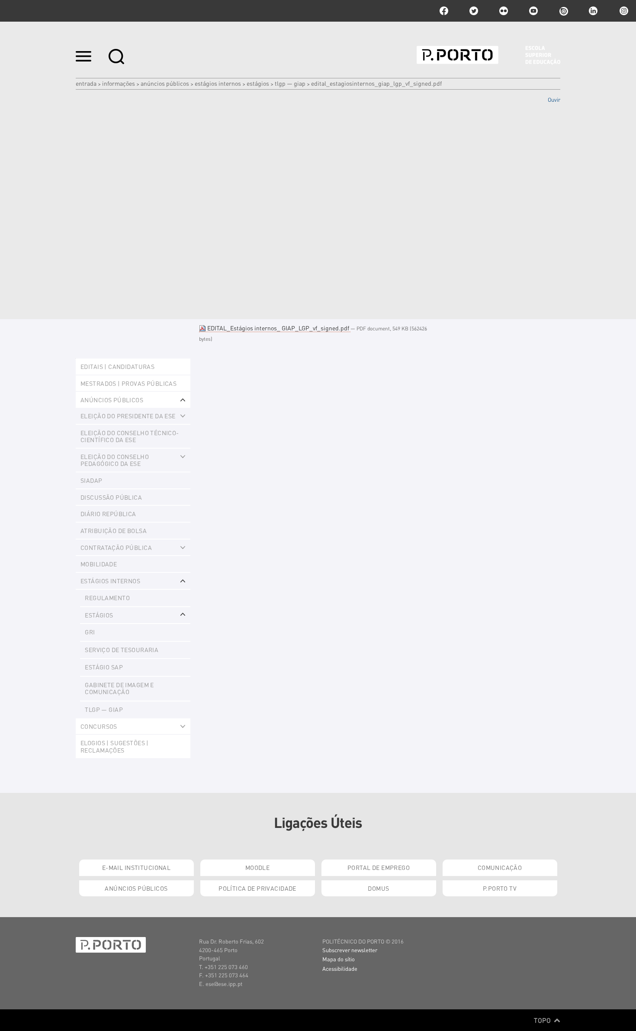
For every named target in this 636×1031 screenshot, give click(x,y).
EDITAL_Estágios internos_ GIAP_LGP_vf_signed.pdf (278, 328)
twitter (473, 10)
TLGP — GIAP (290, 83)
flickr (503, 10)
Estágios (258, 83)
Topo (543, 1020)
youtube (533, 10)
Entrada (86, 83)
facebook (444, 10)
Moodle (257, 867)
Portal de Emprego (378, 867)
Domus (378, 888)
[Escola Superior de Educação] (488, 55)
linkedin (593, 10)
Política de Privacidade (257, 888)
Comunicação (500, 867)
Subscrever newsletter (349, 949)
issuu (563, 10)
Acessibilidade (339, 968)
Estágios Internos (218, 83)
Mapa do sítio (338, 959)
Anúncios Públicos (165, 83)
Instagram (623, 10)
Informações (118, 83)
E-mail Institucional (136, 867)
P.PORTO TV (500, 888)
